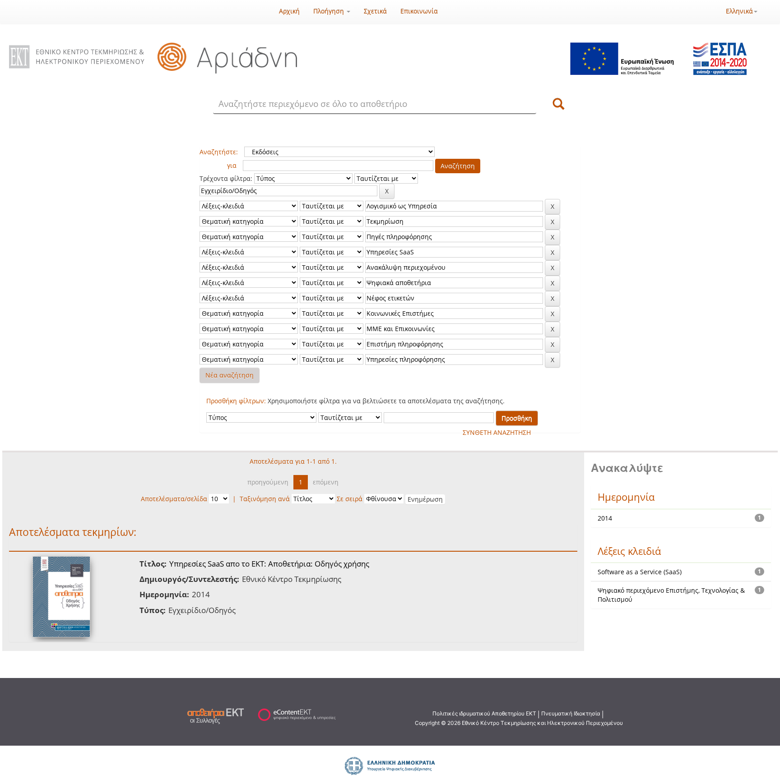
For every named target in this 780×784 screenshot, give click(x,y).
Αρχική (289, 11)
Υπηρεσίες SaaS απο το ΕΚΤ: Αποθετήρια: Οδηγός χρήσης (269, 563)
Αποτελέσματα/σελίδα (174, 498)
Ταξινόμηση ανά (265, 498)
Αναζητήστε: (219, 152)
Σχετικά (375, 11)
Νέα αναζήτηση (229, 375)
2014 (605, 518)
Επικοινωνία (419, 11)
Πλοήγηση (329, 11)
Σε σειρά (349, 498)
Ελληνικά (739, 11)
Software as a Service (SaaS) (640, 571)
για (232, 165)
